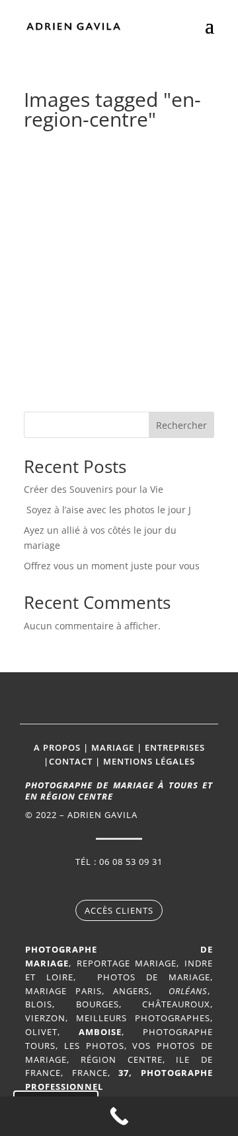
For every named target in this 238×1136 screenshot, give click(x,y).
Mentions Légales (149, 761)
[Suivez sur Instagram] (105, 884)
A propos (57, 747)
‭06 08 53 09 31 (131, 862)
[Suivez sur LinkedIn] (158, 884)
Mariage (112, 747)
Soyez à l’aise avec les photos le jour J (109, 509)
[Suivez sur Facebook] (79, 884)
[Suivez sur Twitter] (132, 884)
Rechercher (181, 425)
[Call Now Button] (119, 1116)
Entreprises (175, 747)
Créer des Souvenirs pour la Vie (93, 489)
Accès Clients (119, 910)
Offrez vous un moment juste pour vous (112, 565)
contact (71, 761)
